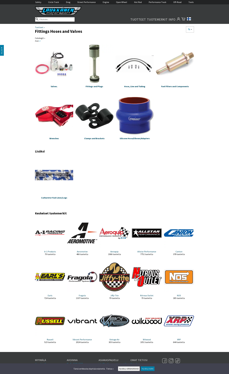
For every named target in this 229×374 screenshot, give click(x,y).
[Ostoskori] (183, 19)
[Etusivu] (58, 14)
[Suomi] (190, 19)
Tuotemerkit (157, 19)
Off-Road (177, 2)
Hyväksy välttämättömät (129, 368)
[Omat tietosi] (178, 19)
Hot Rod (138, 2)
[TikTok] (177, 361)
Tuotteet (138, 19)
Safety (38, 2)
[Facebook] (165, 361)
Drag (68, 2)
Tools (191, 2)
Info (172, 19)
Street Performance (86, 2)
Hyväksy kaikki (147, 368)
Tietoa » (110, 368)
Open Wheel (121, 2)
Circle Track (53, 2)
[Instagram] (171, 361)
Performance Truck (157, 2)
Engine (106, 2)
